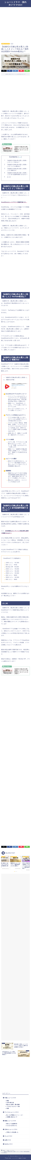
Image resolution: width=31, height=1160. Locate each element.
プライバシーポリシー (14, 1156)
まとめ (9, 177)
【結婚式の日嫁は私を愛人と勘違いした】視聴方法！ (17, 169)
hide (20, 157)
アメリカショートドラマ (12, 1112)
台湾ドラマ (8, 1140)
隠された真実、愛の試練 (13, 1104)
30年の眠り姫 (10, 1102)
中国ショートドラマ (5, 43)
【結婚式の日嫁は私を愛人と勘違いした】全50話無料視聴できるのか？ (17, 173)
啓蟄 (7, 1100)
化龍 (7, 1108)
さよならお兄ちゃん (11, 1125)
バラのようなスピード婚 (13, 1106)
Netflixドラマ (9, 1144)
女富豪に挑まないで (11, 1117)
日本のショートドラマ (11, 1129)
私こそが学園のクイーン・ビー (14, 1115)
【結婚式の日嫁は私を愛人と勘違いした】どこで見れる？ (17, 161)
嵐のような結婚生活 (11, 1123)
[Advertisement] (15, 24)
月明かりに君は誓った (12, 1132)
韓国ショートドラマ (10, 1120)
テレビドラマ (8, 1136)
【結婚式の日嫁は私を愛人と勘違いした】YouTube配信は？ (17, 165)
